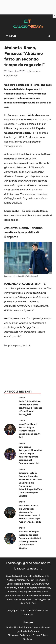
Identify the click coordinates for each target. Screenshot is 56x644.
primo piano (14, 345)
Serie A (27, 345)
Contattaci (28, 614)
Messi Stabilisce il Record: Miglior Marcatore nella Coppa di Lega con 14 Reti (29, 431)
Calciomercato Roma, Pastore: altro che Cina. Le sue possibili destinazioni (28, 215)
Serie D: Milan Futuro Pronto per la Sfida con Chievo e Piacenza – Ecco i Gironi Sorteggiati (30, 408)
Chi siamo (13, 635)
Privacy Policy (39, 635)
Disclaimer (28, 639)
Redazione (25, 635)
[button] (49, 36)
